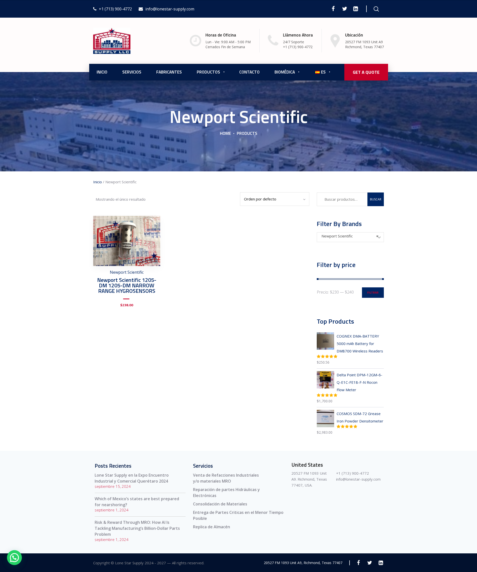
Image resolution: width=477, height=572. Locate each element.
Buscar (375, 199)
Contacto (249, 72)
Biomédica (285, 72)
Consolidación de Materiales (220, 504)
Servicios (131, 72)
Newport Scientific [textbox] (350, 235)
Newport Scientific (127, 272)
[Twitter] (344, 8)
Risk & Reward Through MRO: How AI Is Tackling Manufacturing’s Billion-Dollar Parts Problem (137, 528)
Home (225, 133)
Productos (208, 72)
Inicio (102, 72)
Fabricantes (169, 72)
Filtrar (373, 292)
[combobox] (350, 237)
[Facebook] (333, 8)
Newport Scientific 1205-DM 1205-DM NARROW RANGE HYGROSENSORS (126, 285)
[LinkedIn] (356, 8)
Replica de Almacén (211, 527)
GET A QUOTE (366, 72)
